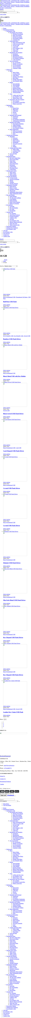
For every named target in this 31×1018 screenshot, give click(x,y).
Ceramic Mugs (16, 74)
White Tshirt (16, 149)
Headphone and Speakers (16, 52)
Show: (2, 719)
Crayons (15, 113)
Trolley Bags (13, 162)
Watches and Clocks (11, 170)
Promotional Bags (10, 156)
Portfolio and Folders (15, 122)
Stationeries (9, 105)
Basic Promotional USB (19, 42)
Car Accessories (17, 65)
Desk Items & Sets (17, 132)
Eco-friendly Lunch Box (19, 102)
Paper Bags (12, 160)
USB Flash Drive (14, 41)
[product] (17, 281)
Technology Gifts (10, 31)
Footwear (15, 138)
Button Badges (13, 200)
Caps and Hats (13, 153)
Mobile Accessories (17, 64)
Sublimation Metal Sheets (16, 192)
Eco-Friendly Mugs (17, 81)
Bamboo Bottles (17, 88)
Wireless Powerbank (18, 34)
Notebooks (15, 116)
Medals (11, 180)
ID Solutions (9, 205)
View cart (3, 795)
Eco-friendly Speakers (18, 58)
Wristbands (15, 142)
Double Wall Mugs (17, 79)
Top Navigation (7, 805)
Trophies (12, 182)
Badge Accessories (14, 203)
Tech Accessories (14, 61)
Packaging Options (11, 226)
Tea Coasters (16, 101)
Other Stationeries (14, 129)
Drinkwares (9, 69)
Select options (6, 294)
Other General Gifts (14, 225)
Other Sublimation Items (16, 193)
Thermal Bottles (17, 92)
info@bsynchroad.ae (9, 765)
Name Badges (13, 196)
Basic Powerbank (17, 35)
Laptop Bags (13, 166)
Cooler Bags (13, 169)
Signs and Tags (13, 223)
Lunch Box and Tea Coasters (17, 99)
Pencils (14, 112)
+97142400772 (8, 768)
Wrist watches (16, 141)
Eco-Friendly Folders (18, 128)
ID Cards (12, 209)
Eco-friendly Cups (17, 96)
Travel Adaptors (17, 66)
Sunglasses (15, 139)
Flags (14, 133)
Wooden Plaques (14, 183)
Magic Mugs (16, 72)
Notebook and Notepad (15, 115)
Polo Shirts (15, 152)
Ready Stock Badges (15, 202)
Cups (11, 94)
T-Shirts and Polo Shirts (15, 148)
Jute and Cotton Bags (15, 158)
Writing (11, 106)
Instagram (7, 756)
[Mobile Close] (1, 798)
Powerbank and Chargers (16, 32)
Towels (11, 155)
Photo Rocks (13, 186)
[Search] (19, 242)
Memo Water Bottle (18, 89)
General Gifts (9, 212)
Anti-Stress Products (15, 215)
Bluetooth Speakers (17, 56)
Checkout (10, 795)
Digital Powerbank (17, 37)
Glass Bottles (16, 86)
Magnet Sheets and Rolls (16, 222)
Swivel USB (16, 45)
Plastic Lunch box (17, 103)
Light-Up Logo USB (18, 44)
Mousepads (12, 190)
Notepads (15, 118)
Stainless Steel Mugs (18, 76)
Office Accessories (17, 131)
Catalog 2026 (6, 236)
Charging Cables (17, 68)
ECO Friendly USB (18, 48)
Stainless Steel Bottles (18, 91)
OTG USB (15, 49)
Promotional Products (8, 29)
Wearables (12, 136)
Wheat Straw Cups (17, 98)
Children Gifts (13, 217)
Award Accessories (14, 179)
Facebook (2, 756)
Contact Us (6, 235)
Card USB (15, 46)
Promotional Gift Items (21, 297)
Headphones (16, 55)
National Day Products (12, 227)
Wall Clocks (13, 172)
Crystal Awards (13, 178)
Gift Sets (12, 219)
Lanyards (12, 206)
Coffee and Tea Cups (18, 95)
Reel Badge (12, 210)
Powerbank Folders (17, 38)
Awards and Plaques (11, 176)
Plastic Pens (16, 108)
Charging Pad (16, 39)
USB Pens (15, 51)
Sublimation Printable (11, 185)
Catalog (2, 784)
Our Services (6, 233)
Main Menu (6, 804)
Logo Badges (13, 199)
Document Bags (14, 168)
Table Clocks (13, 173)
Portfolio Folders (17, 126)
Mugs (11, 71)
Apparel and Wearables (12, 135)
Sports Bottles (16, 84)
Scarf (14, 145)
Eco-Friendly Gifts (14, 220)
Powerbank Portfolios (18, 123)
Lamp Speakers (17, 59)
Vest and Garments (17, 143)
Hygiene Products (14, 216)
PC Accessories (17, 62)
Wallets (14, 146)
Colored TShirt (16, 151)
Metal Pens (15, 109)
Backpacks (12, 165)
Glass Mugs (16, 75)
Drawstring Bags (14, 163)
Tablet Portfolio (17, 125)
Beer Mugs (15, 78)
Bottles (11, 82)
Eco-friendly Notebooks (19, 119)
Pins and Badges (10, 195)
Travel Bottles (16, 85)
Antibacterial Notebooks (19, 121)
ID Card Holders (14, 207)
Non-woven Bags (14, 159)
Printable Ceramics (14, 189)
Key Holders (13, 213)
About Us (2, 776)
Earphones (15, 54)
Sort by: (2, 266)
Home (4, 28)
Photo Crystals (13, 188)
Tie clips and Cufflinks (15, 198)
